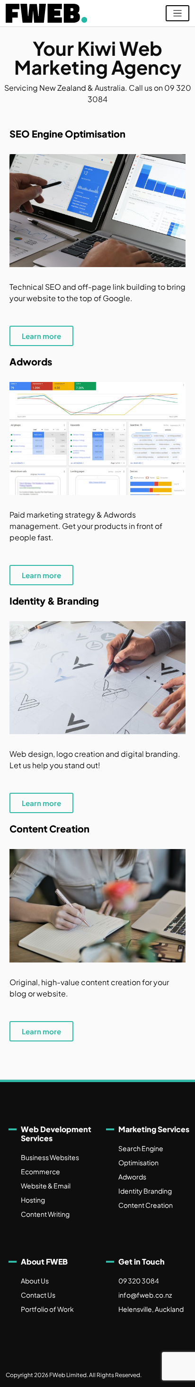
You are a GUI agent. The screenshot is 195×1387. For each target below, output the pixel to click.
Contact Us (38, 1295)
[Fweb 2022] (46, 13)
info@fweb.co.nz (145, 1295)
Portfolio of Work (47, 1309)
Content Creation (145, 1205)
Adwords (132, 1176)
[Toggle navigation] (178, 13)
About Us (35, 1280)
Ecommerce (40, 1171)
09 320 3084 (138, 1280)
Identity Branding (145, 1191)
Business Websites (50, 1157)
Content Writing (45, 1214)
